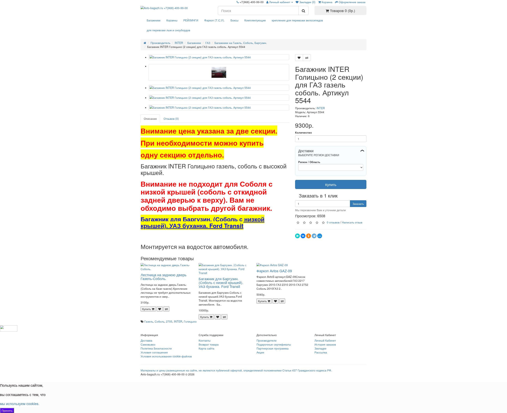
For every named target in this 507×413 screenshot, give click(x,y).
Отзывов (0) (171, 119)
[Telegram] (314, 236)
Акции (260, 352)
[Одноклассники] (308, 236)
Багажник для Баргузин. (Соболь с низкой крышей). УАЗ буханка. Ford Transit (221, 282)
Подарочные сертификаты (273, 344)
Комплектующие (255, 20)
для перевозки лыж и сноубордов (168, 30)
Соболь (159, 321)
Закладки (320, 348)
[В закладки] (299, 57)
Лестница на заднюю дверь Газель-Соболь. (163, 276)
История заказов (325, 344)
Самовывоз (148, 344)
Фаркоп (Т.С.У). (214, 20)
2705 (169, 321)
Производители (266, 340)
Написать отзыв (352, 222)
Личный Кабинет (325, 340)
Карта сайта (206, 348)
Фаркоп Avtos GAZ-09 (274, 270)
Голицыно (190, 321)
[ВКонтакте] (303, 236)
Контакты (205, 340)
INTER (320, 108)
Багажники (153, 20)
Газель (148, 321)
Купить (330, 184)
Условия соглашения (154, 352)
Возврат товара (209, 344)
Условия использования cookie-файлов (166, 356)
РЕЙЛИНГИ (190, 20)
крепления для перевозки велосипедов (297, 20)
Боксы (234, 20)
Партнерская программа (272, 348)
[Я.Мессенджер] (297, 236)
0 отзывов (333, 222)
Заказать (358, 204)
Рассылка (320, 352)
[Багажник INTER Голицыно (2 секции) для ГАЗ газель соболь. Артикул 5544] (219, 57)
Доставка (146, 340)
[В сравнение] (307, 57)
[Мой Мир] (319, 236)
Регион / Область (309, 162)
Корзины (171, 20)
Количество (303, 132)
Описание (150, 119)
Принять (7, 410)
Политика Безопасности (156, 348)
